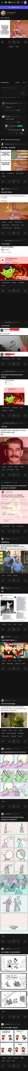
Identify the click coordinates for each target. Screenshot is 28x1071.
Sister (16, 466)
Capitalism (11, 173)
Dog (4, 176)
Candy (10, 466)
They (4, 660)
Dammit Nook (6, 192)
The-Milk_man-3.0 (9, 144)
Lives (20, 624)
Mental (14, 736)
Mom (22, 466)
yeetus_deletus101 (9, 240)
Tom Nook (17, 228)
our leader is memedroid (10, 952)
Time (24, 82)
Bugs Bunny (6, 225)
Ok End (16, 1058)
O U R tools (5, 326)
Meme (11, 46)
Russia (14, 282)
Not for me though (8, 704)
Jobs (20, 660)
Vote (24, 663)
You (4, 469)
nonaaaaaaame (11, 12)
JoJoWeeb (6, 189)
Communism (20, 173)
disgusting (5, 542)
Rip (2, 591)
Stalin (4, 466)
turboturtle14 (8, 1024)
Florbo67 (7, 116)
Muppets (21, 733)
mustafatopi (7, 748)
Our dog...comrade (8, 147)
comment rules (20, 97)
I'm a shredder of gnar (9, 1027)
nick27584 (7, 637)
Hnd (8, 1060)
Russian (5, 410)
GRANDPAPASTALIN (9, 371)
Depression (6, 736)
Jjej (3, 1060)
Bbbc (22, 1058)
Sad (4, 733)
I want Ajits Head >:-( (9, 640)
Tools (19, 359)
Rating (17, 82)
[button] (21, 2)
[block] (26, 13)
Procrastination (12, 733)
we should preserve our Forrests (13, 752)
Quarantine (19, 222)
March (4, 624)
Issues (20, 736)
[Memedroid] (6, 2)
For (10, 624)
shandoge (7, 538)
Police (9, 575)
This (10, 730)
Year (21, 730)
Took (9, 660)
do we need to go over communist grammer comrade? (14, 487)
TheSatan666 (7, 322)
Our (17, 46)
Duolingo (21, 282)
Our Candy (11, 469)
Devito (16, 575)
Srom (5, 700)
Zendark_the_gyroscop (11, 103)
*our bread (5, 244)
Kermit (4, 730)
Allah (10, 1058)
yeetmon (6, 482)
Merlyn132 (7, 588)
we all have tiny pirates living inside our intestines (12, 818)
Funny (11, 222)
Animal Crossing (7, 228)
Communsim (6, 407)
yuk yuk (4, 426)
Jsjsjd (4, 1058)
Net (4, 663)
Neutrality (10, 663)
